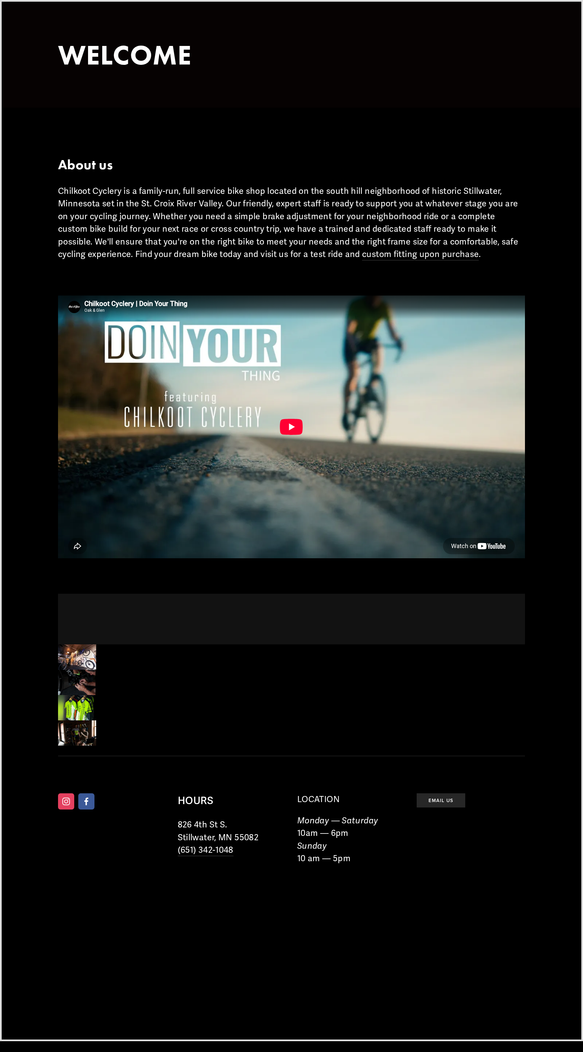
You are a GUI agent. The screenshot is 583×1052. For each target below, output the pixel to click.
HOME (70, 26)
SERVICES (116, 26)
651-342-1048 (256, 777)
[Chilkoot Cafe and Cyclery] (66, 801)
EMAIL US (440, 800)
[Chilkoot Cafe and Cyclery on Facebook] (86, 801)
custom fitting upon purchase (420, 254)
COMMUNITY (212, 26)
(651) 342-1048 (205, 850)
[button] (77, 657)
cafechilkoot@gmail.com (313, 777)
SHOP (161, 26)
